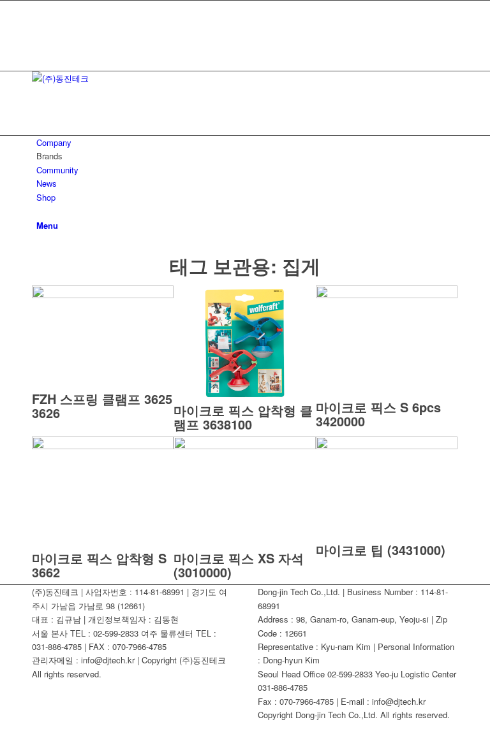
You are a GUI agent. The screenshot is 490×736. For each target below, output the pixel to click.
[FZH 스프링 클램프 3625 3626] (103, 295)
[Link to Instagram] (39, 50)
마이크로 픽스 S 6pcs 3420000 (378, 414)
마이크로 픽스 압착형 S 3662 (99, 565)
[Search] (39, 211)
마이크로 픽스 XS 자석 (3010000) (239, 565)
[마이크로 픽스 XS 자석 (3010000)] (244, 446)
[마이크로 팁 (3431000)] (386, 446)
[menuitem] (247, 142)
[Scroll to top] (3, 729)
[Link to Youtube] (39, 21)
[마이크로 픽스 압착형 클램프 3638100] (244, 397)
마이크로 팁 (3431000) (380, 549)
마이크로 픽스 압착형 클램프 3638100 (243, 417)
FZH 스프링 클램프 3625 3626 (102, 405)
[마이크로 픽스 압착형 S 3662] (103, 446)
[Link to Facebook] (39, 7)
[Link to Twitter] (39, 36)
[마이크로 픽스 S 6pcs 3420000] (386, 295)
